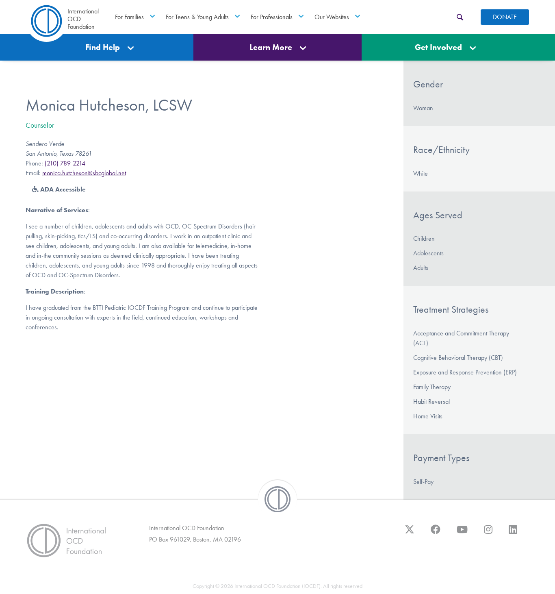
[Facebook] (435, 533)
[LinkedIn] (513, 533)
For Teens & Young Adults (197, 17)
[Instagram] (488, 533)
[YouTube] (462, 533)
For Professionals (272, 17)
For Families (129, 17)
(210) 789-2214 (65, 163)
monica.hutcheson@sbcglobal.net (84, 173)
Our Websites (331, 17)
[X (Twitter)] (409, 533)
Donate (505, 17)
